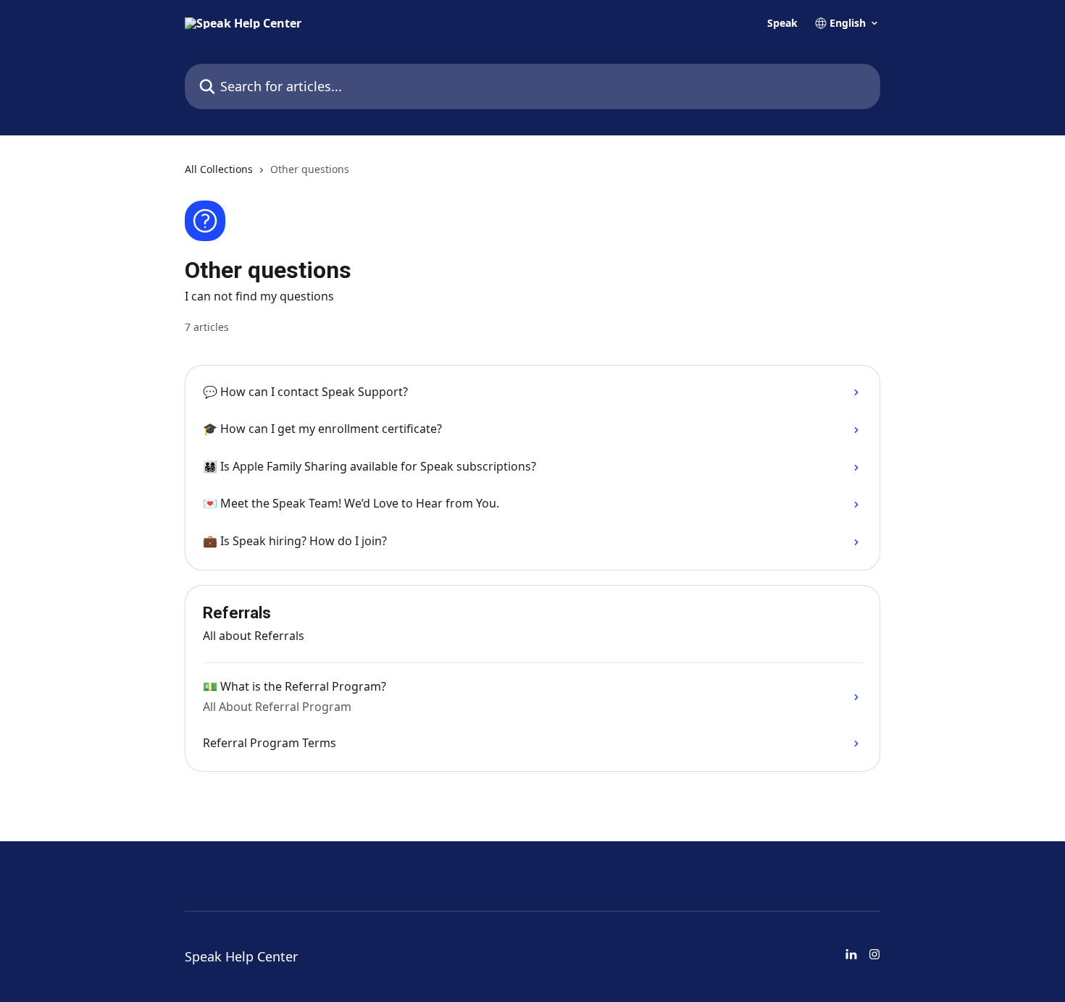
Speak (782, 23)
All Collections (219, 169)
